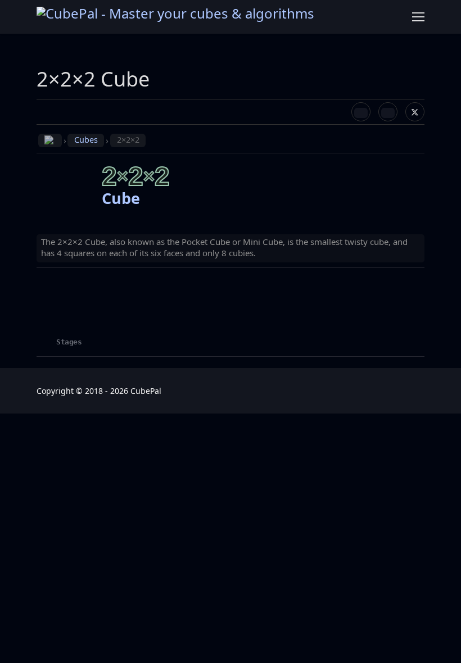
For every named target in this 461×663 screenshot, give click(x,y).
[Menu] (418, 17)
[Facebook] (360, 111)
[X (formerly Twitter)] (414, 111)
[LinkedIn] (387, 111)
